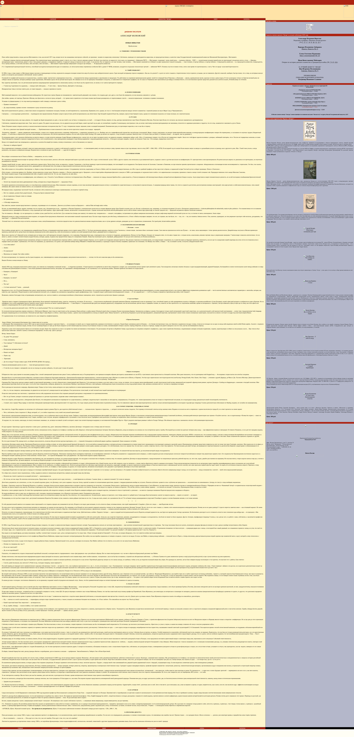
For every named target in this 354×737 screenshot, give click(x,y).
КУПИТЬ (202, 728)
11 (316, 42)
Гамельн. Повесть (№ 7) (309, 71)
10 (313, 42)
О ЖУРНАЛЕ (53, 19)
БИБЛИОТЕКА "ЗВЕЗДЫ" (165, 19)
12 (319, 42)
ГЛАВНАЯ (16, 19)
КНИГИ (215, 19)
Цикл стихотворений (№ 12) (310, 56)
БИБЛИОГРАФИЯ (99, 19)
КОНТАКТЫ (246, 19)
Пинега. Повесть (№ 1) (310, 49)
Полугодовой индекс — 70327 (310, 107)
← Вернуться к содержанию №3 (10, 26)
